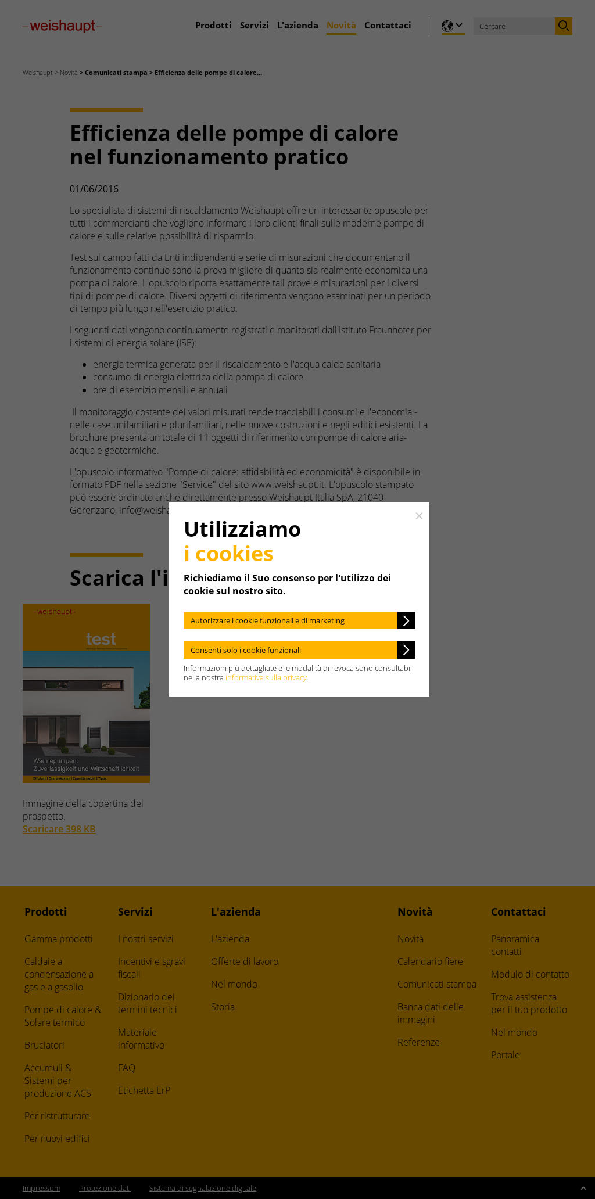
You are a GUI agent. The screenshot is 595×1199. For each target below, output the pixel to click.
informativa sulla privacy (266, 677)
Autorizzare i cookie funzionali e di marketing (268, 620)
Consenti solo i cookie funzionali (246, 650)
